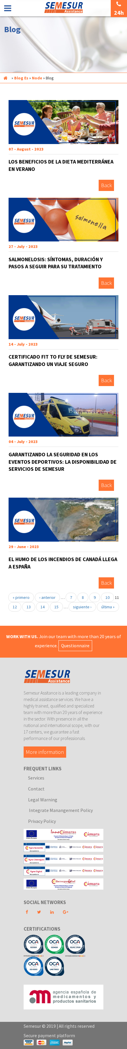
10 (107, 597)
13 (29, 607)
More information (45, 752)
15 (56, 607)
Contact (36, 789)
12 (15, 607)
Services (36, 778)
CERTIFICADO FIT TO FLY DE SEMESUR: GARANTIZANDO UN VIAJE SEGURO (53, 360)
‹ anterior (47, 597)
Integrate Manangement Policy (60, 810)
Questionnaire (75, 645)
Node (37, 78)
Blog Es (21, 78)
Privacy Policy (42, 821)
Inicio (5, 78)
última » (108, 607)
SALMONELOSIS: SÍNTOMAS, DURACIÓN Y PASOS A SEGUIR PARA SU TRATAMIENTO (56, 263)
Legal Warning (42, 800)
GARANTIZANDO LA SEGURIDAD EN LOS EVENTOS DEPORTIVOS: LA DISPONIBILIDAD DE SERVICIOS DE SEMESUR (63, 461)
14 (42, 607)
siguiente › (82, 607)
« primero (21, 597)
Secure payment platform (49, 1035)
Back (106, 185)
